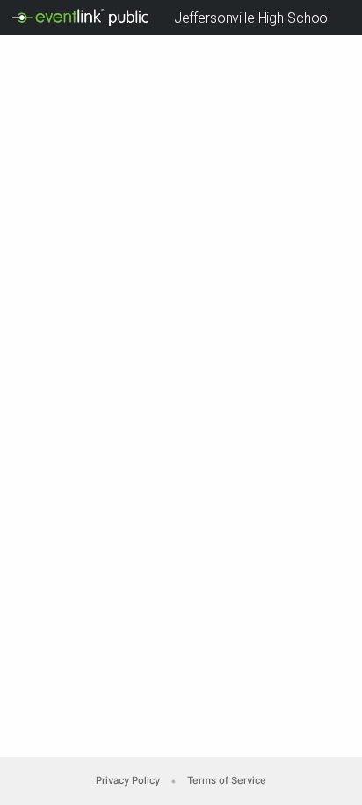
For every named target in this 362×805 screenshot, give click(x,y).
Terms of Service (226, 780)
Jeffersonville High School (252, 18)
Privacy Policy (128, 780)
